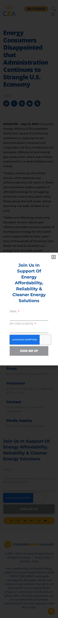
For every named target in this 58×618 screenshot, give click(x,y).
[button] (53, 257)
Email (14, 311)
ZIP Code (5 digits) (22, 323)
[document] (29, 309)
